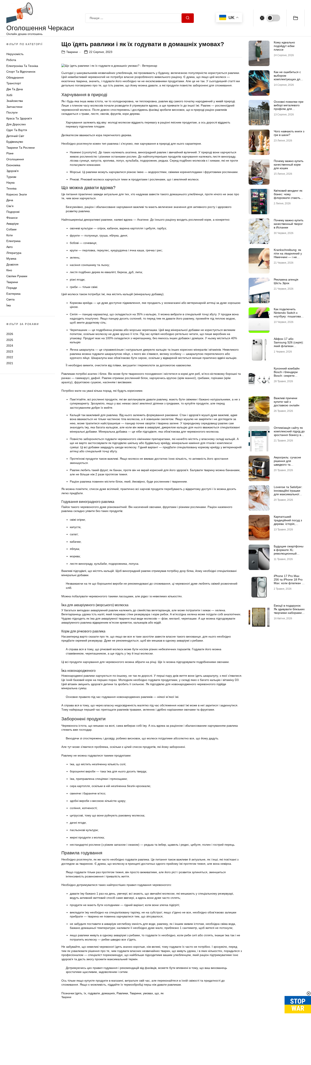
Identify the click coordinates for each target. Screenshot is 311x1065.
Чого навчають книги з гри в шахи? (289, 133)
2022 (9, 357)
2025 (9, 339)
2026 (9, 334)
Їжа (8, 305)
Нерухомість (14, 54)
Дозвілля (12, 264)
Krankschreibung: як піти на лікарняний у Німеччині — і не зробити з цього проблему (288, 257)
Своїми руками (16, 276)
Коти (9, 235)
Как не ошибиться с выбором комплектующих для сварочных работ (288, 77)
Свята (10, 299)
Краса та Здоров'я (19, 118)
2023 (9, 351)
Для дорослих (16, 124)
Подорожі (12, 211)
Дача (9, 200)
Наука (10, 182)
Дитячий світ (15, 136)
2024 (9, 345)
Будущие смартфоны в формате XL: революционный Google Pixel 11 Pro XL (289, 552)
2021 (9, 363)
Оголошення (15, 159)
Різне (10, 153)
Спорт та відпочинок (20, 71)
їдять (78, 993)
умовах (148, 993)
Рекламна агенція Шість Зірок (286, 281)
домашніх (108, 993)
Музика (11, 258)
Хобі (9, 95)
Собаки (11, 229)
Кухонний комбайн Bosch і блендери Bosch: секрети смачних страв (287, 374)
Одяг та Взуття (16, 130)
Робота (11, 60)
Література (13, 252)
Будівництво (14, 141)
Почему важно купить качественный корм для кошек (288, 164)
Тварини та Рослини (20, 147)
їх (85, 993)
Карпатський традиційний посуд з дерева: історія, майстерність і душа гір (288, 523)
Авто (9, 247)
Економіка (13, 165)
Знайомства (14, 100)
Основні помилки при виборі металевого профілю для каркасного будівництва (288, 109)
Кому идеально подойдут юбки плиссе (284, 46)
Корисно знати (16, 194)
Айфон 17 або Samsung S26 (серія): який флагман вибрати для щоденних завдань (289, 346)
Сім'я (10, 206)
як (162, 993)
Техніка (11, 188)
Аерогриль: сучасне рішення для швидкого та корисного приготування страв (287, 464)
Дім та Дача (14, 89)
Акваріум (12, 223)
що (157, 993)
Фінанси (12, 217)
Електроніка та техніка (22, 66)
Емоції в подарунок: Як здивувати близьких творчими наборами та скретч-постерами (289, 611)
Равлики (122, 993)
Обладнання (15, 77)
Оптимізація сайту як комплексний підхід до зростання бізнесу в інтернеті (289, 433)
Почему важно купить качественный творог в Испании (288, 224)
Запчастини (14, 106)
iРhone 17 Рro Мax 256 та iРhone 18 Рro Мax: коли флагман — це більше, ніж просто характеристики (289, 583)
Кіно (9, 270)
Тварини (12, 282)
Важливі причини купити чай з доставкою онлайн (286, 401)
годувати (94, 993)
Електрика (13, 241)
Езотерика (13, 293)
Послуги (12, 112)
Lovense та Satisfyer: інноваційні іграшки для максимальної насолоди (288, 492)
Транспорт (13, 83)
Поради (11, 287)
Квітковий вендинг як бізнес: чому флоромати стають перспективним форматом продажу (288, 197)
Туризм (11, 176)
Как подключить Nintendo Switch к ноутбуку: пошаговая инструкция (288, 314)
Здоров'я (12, 171)
